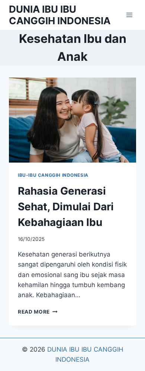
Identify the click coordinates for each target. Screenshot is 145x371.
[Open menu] (129, 15)
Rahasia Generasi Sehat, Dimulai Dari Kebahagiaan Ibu (66, 207)
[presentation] (72, 120)
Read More (38, 312)
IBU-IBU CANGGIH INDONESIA (53, 175)
